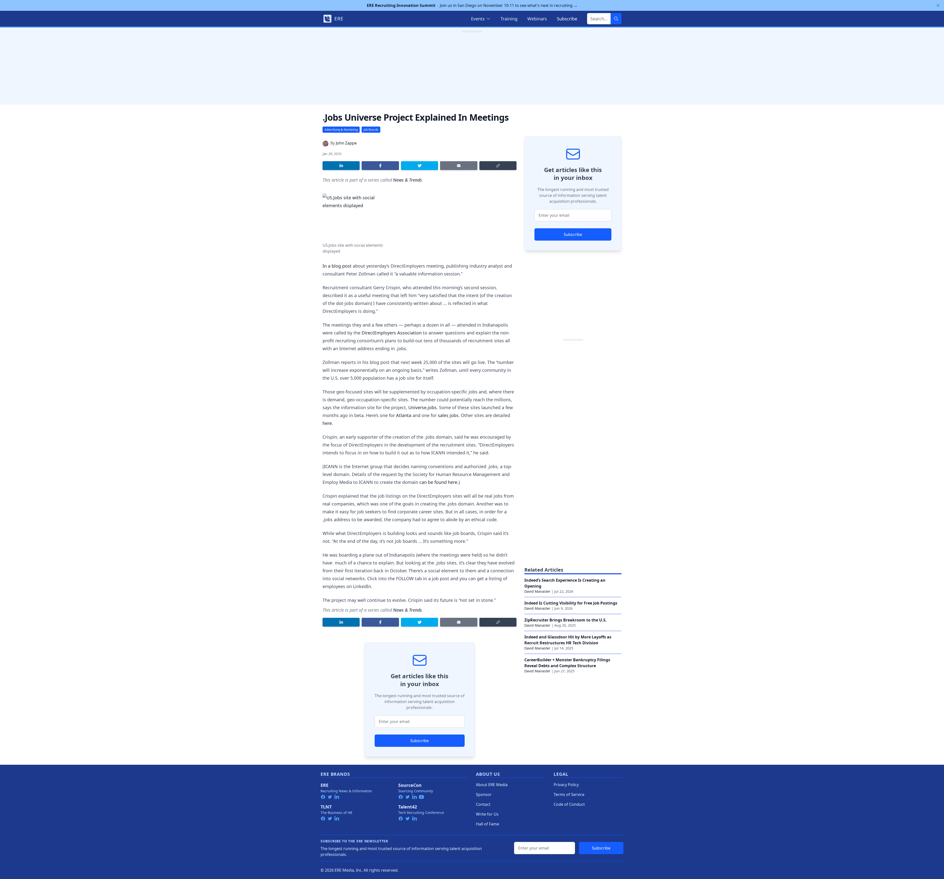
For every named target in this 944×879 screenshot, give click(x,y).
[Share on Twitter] (419, 165)
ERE (324, 785)
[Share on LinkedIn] (341, 165)
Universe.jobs (422, 407)
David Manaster (537, 591)
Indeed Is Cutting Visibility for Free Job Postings (570, 603)
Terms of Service (569, 794)
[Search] (616, 18)
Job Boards (371, 130)
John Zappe (346, 143)
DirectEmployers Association (392, 333)
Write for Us (487, 814)
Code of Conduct (569, 804)
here (327, 423)
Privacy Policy (566, 784)
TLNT (326, 807)
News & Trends (407, 180)
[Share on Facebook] (380, 165)
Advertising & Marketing (341, 130)
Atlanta (403, 415)
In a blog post (337, 266)
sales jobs (447, 415)
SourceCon (410, 785)
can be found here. (438, 482)
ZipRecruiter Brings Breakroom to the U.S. (565, 620)
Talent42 (407, 807)
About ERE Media (492, 784)
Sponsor (484, 794)
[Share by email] (458, 165)
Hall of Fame (487, 824)
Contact (483, 804)
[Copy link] (497, 165)
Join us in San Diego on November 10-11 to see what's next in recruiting (472, 5)
